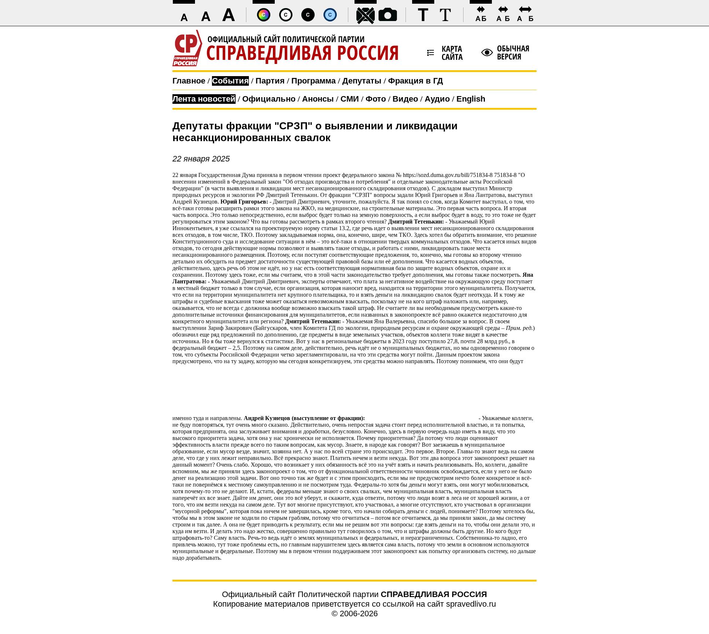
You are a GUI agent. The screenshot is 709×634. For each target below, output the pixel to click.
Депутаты (361, 80)
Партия (270, 80)
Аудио (437, 98)
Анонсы (318, 98)
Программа (313, 80)
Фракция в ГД (415, 80)
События (230, 80)
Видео (405, 98)
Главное (188, 80)
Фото (376, 98)
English (470, 98)
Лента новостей (204, 98)
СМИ (349, 98)
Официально (268, 98)
